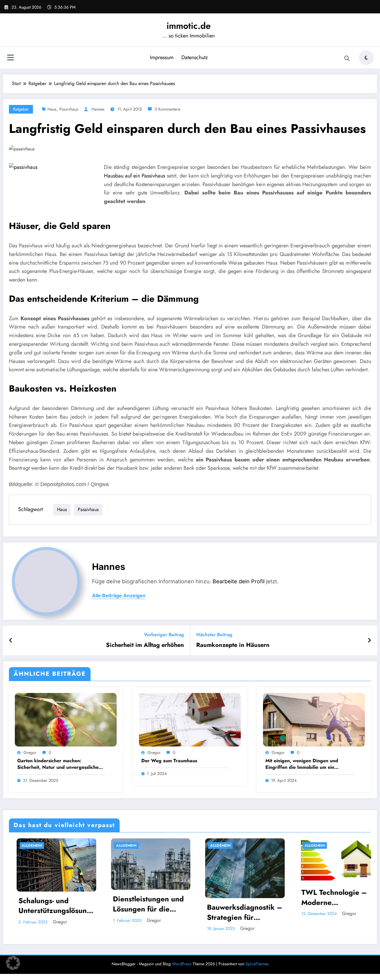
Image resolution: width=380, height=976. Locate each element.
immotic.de (189, 25)
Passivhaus (68, 109)
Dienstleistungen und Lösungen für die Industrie (68, 904)
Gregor (30, 752)
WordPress (181, 964)
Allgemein (47, 845)
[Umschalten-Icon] (10, 58)
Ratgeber (21, 109)
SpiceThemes (257, 964)
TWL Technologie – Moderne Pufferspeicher (254, 897)
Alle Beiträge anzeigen (118, 595)
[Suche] (347, 58)
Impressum (162, 57)
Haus (52, 109)
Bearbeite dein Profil (239, 581)
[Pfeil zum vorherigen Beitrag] (11, 640)
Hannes (97, 109)
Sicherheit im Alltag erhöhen (145, 645)
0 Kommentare (167, 109)
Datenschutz (194, 57)
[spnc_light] (366, 57)
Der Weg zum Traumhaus (169, 760)
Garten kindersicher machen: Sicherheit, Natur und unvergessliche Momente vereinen (58, 764)
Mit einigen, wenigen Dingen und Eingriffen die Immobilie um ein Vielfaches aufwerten (301, 764)
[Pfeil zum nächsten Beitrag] (369, 640)
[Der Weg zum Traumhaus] (190, 719)
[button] (13, 963)
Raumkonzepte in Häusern (233, 645)
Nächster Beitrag (214, 634)
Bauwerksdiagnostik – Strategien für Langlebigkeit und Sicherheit (165, 912)
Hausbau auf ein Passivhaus (134, 176)
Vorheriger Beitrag (164, 634)
